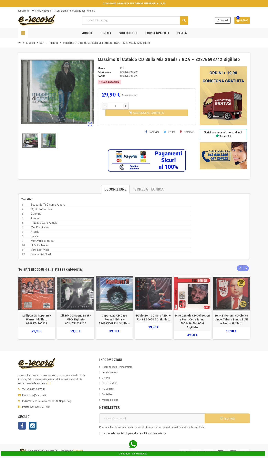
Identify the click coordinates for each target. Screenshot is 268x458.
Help (91, 10)
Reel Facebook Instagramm (117, 366)
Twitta (171, 131)
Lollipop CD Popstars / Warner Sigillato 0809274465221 (36, 319)
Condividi (154, 131)
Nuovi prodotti (109, 383)
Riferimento (104, 72)
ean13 (101, 76)
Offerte (23, 10)
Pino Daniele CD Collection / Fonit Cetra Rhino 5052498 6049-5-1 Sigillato (192, 321)
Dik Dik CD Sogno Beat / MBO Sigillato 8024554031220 (75, 319)
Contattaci (79, 10)
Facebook (22, 426)
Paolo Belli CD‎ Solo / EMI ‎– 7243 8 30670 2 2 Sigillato (153, 317)
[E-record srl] (37, 20)
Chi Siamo (62, 10)
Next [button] (246, 268)
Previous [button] (240, 268)
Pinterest (188, 131)
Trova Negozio (41, 10)
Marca (101, 68)
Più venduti (108, 388)
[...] (48, 383)
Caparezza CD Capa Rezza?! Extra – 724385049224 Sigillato (114, 319)
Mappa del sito (110, 399)
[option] (36, 307)
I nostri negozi (109, 372)
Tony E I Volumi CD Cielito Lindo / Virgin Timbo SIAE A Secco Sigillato (231, 319)
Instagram (32, 426)
